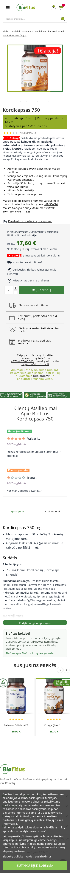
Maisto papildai (11, 31)
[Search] (63, 19)
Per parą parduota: (50, 118)
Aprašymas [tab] (17, 511)
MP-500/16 (51, 204)
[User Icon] (54, 7)
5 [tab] (43, 101)
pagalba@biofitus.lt (35, 364)
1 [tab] (21, 101)
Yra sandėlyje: (15, 118)
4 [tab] (37, 101)
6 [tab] (49, 101)
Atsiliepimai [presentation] (52, 511)
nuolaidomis (42, 376)
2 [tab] (26, 101)
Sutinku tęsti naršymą (35, 866)
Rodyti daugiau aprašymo (35, 623)
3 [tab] (32, 101)
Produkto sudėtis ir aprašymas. (30, 221)
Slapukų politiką (13, 856)
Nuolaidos (40, 31)
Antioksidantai (56, 31)
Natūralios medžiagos (14, 35)
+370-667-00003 (22, 361)
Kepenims (27, 31)
